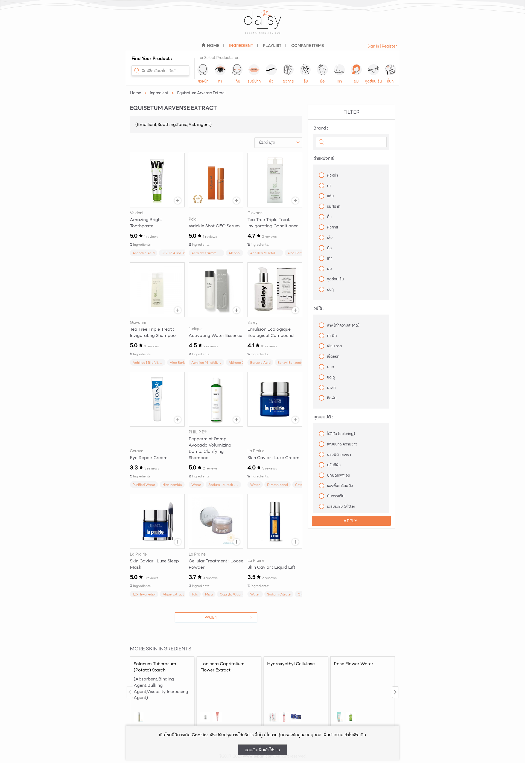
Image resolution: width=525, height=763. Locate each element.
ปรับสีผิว (334, 465)
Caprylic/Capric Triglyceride (242, 594)
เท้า (339, 81)
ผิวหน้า (202, 81)
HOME (213, 46)
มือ (322, 81)
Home (135, 93)
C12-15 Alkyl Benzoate (179, 253)
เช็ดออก (333, 356)
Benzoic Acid (260, 362)
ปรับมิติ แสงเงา (339, 454)
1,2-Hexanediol (144, 594)
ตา (220, 81)
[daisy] (262, 25)
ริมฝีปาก (254, 81)
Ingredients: (142, 244)
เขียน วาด (334, 346)
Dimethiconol (277, 484)
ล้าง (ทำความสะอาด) (343, 325)
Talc (194, 594)
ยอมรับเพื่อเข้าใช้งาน (262, 749)
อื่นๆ (390, 81)
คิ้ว (271, 81)
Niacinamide (172, 484)
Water (196, 484)
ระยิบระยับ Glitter (341, 506)
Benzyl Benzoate (290, 362)
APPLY (350, 520)
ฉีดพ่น (332, 398)
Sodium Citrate (279, 594)
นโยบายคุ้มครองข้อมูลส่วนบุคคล (292, 734)
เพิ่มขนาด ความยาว (342, 444)
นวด (330, 367)
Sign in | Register (382, 46)
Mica (209, 594)
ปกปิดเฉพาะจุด (338, 475)
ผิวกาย (288, 81)
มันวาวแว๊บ (336, 496)
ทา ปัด (332, 336)
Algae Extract (173, 594)
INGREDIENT (241, 46)
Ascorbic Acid (143, 253)
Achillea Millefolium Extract (271, 253)
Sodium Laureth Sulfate (226, 484)
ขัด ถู (331, 377)
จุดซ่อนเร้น (373, 81)
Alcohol (234, 253)
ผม (356, 81)
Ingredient (159, 93)
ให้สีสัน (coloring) (341, 434)
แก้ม (237, 81)
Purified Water (144, 484)
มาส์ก (331, 388)
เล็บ (305, 81)
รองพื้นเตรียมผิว (340, 486)
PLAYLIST (272, 46)
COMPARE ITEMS (307, 46)
